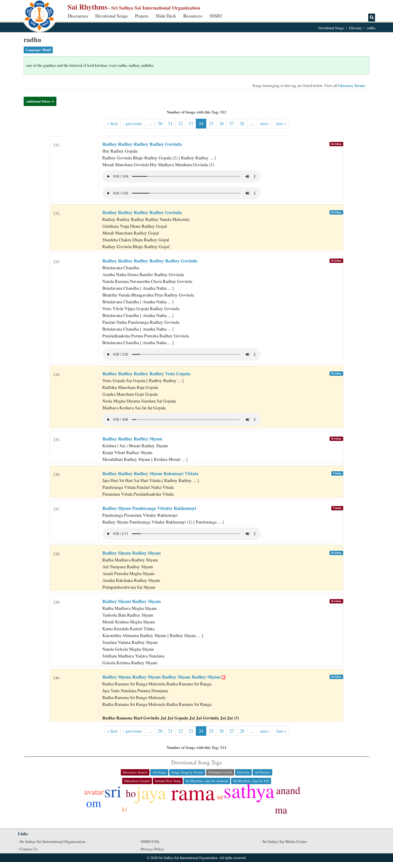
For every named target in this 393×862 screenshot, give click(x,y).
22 (180, 123)
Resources (192, 16)
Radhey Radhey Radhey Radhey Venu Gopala (146, 373)
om (93, 802)
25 (211, 123)
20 (160, 123)
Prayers (142, 16)
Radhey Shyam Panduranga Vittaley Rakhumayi (149, 508)
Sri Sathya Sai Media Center (284, 841)
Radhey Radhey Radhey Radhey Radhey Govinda (149, 260)
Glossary (355, 27)
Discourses (78, 16)
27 (231, 123)
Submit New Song (168, 780)
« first (112, 123)
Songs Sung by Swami (187, 772)
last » (281, 123)
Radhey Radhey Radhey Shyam (132, 438)
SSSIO (215, 16)
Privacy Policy (152, 849)
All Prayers (262, 772)
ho (131, 793)
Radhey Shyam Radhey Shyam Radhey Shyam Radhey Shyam (162, 677)
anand (288, 790)
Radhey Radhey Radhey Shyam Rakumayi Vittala (150, 473)
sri (112, 791)
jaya (151, 792)
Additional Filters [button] (38, 101)
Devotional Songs (111, 16)
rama (193, 791)
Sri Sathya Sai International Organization (53, 841)
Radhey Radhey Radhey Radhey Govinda (142, 144)
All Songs (159, 772)
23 (191, 123)
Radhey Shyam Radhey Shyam (131, 553)
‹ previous (132, 123)
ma (281, 809)
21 (170, 123)
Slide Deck (166, 16)
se (220, 796)
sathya (249, 790)
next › (265, 123)
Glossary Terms (351, 85)
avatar (94, 791)
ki (124, 808)
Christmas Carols (220, 772)
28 (242, 123)
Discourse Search (135, 772)
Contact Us (29, 849)
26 (221, 123)
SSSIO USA (150, 841)
